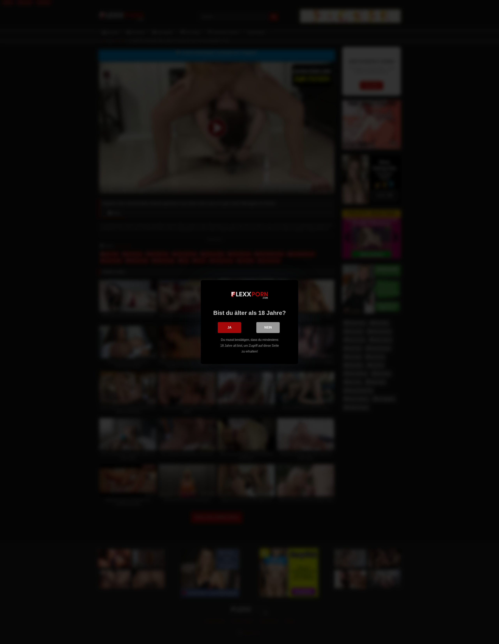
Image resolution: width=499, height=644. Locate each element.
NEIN (268, 327)
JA (229, 327)
